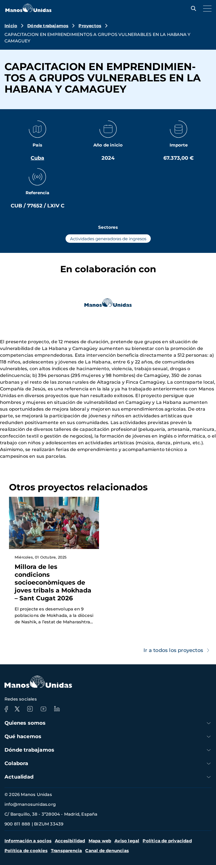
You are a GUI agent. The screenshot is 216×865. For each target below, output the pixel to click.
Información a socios (27, 840)
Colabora (16, 763)
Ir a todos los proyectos (173, 650)
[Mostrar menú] (206, 8)
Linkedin (56, 709)
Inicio (10, 25)
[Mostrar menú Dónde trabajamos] (209, 750)
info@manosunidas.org (30, 804)
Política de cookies (26, 850)
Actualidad (18, 777)
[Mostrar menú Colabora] (209, 763)
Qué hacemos (22, 736)
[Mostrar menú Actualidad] (209, 777)
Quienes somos (25, 723)
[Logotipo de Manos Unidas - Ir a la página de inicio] (28, 10)
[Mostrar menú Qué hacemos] (209, 736)
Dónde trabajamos (47, 25)
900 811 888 (17, 824)
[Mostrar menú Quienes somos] (209, 723)
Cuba (37, 158)
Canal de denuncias (107, 850)
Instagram (29, 709)
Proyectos (89, 25)
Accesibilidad (70, 840)
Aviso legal (126, 840)
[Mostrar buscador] (192, 8)
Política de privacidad (167, 840)
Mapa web (100, 840)
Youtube (43, 709)
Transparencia (66, 850)
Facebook (6, 709)
